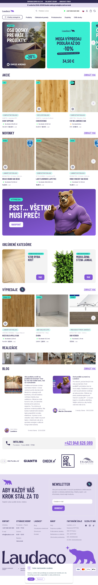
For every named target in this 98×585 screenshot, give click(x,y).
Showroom (37, 531)
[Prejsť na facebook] (85, 525)
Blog (35, 525)
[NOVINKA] (18, 154)
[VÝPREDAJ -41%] (18, 310)
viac (40, 277)
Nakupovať (16, 224)
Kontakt (36, 534)
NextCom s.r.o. (25, 570)
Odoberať (58, 508)
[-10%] (18, 96)
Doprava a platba (55, 528)
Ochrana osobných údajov (7, 569)
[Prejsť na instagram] (89, 525)
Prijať (31, 579)
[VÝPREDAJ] (52, 310)
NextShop (23, 568)
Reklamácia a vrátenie (57, 534)
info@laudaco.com (8, 534)
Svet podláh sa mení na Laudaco (81, 378)
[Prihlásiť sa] (87, 11)
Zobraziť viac (90, 74)
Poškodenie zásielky (57, 531)
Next (4, 461)
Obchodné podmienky (57, 537)
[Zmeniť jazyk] (83, 11)
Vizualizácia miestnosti (41, 528)
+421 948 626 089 (72, 11)
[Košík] (91, 11)
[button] (93, 42)
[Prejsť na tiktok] (93, 525)
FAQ (51, 525)
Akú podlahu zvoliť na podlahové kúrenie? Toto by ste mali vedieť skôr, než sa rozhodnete (34, 379)
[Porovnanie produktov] (94, 11)
